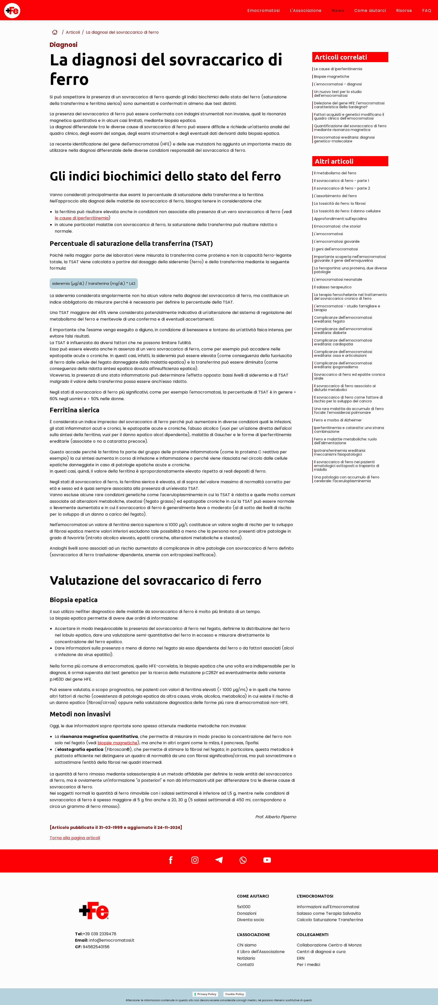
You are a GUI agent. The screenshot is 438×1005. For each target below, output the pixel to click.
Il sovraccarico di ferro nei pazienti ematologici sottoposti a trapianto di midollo (346, 465)
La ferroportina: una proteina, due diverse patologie (350, 270)
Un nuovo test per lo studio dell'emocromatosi (338, 93)
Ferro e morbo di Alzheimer (338, 420)
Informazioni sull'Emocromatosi (328, 907)
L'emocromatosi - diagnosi (338, 84)
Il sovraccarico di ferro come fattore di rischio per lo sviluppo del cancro (348, 399)
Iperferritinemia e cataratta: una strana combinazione (349, 429)
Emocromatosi (263, 10)
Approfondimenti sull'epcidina (340, 218)
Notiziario (246, 958)
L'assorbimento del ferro (335, 195)
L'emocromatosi (328, 233)
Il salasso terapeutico (333, 287)
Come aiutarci (370, 10)
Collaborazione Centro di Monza (329, 945)
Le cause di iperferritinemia (338, 68)
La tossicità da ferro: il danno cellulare (347, 211)
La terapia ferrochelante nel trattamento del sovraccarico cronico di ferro (350, 296)
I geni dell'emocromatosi (336, 249)
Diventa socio (250, 920)
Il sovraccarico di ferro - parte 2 (342, 188)
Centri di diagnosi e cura (321, 952)
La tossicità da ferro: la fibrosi (340, 203)
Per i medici (308, 964)
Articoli (73, 32)
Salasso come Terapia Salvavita (329, 913)
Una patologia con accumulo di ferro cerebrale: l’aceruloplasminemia (346, 479)
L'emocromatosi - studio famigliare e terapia (347, 308)
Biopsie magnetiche (331, 76)
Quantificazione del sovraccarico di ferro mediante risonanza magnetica (350, 127)
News (338, 10)
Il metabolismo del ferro (335, 173)
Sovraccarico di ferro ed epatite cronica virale (349, 376)
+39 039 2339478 (95, 934)
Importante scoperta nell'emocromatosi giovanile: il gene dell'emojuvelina (350, 258)
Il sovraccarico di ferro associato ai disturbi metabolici (345, 387)
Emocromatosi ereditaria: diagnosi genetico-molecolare (344, 139)
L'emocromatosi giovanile (337, 241)
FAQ (426, 10)
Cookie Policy (234, 994)
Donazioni (246, 913)
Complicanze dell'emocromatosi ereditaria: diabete (343, 330)
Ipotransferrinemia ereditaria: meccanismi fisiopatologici (340, 452)
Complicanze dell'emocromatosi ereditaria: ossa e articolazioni (343, 353)
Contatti (245, 964)
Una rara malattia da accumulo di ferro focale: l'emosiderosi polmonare (349, 410)
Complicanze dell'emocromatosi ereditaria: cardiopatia (343, 342)
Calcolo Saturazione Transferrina (330, 920)
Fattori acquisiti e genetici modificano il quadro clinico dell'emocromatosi (349, 116)
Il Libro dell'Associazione (261, 952)
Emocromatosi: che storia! (337, 226)
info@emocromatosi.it (104, 940)
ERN (300, 958)
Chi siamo (247, 945)
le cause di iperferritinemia (81, 218)
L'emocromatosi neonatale (338, 279)
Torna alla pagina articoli (75, 838)
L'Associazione (306, 10)
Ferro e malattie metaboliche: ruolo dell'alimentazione (345, 441)
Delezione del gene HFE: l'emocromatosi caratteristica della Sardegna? (349, 105)
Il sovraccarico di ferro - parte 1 (341, 180)
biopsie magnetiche (117, 743)
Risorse (404, 10)
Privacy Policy (206, 994)
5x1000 (243, 907)
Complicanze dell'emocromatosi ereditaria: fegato (343, 319)
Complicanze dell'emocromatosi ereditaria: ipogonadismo (343, 365)
